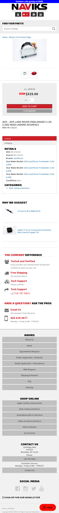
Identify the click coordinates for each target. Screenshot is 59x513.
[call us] (34, 14)
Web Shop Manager (45, 512)
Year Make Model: (14, 161)
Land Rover (18, 158)
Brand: (9, 158)
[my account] (18, 14)
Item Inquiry (29, 111)
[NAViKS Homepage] (29, 8)
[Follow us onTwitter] (32, 489)
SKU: (4, 127)
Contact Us (29, 470)
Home (5, 37)
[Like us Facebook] (16, 489)
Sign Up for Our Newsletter (22, 497)
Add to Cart (29, 106)
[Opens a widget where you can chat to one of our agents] (47, 507)
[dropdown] (41, 14)
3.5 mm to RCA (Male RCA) (29, 211)
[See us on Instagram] (24, 489)
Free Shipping (19, 272)
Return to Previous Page (20, 37)
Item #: (9, 155)
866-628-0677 (19, 318)
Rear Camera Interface (19, 188)
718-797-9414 (21, 293)
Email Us (16, 309)
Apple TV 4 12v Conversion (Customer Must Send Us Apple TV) (34, 231)
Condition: (11, 180)
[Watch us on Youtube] (40, 489)
